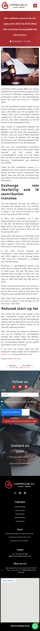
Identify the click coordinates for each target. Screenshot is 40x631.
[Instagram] (14, 387)
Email (3, 390)
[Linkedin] (26, 387)
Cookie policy (20, 514)
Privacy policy (20, 510)
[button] (35, 5)
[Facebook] (20, 387)
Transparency (20, 521)
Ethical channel (20, 507)
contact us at (6, 354)
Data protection (20, 517)
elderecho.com (14, 358)
